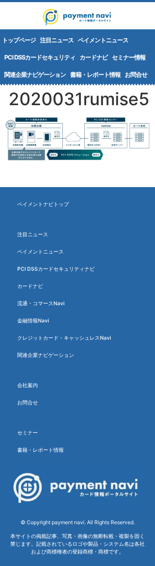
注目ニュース (57, 40)
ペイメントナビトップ (43, 204)
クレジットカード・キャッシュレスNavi (64, 338)
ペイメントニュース (103, 40)
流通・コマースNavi (41, 303)
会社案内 (27, 385)
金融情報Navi (33, 320)
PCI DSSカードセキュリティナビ (56, 269)
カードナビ (94, 57)
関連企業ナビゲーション (35, 74)
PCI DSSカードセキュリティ (39, 57)
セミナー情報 (129, 57)
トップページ (19, 40)
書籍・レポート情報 (95, 74)
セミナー (27, 432)
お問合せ (136, 74)
